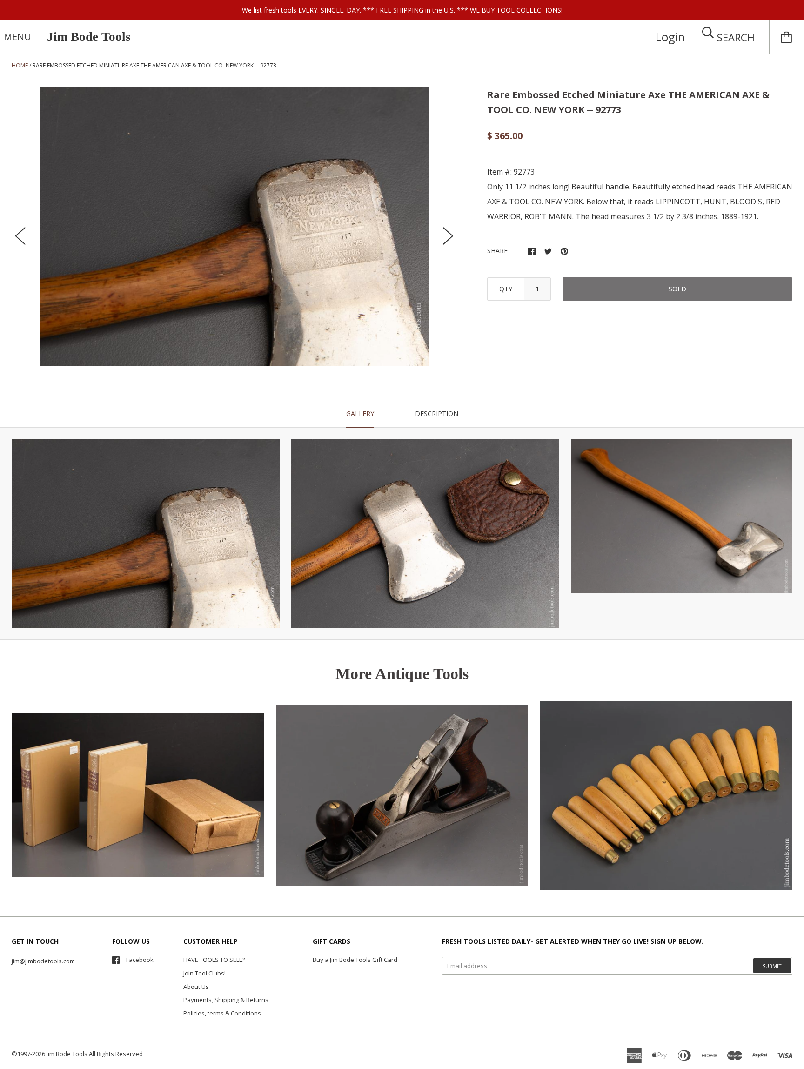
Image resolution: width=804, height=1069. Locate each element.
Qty (505, 288)
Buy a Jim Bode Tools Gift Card (355, 959)
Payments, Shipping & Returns (225, 999)
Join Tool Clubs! (204, 973)
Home (20, 65)
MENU (17, 36)
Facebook (140, 959)
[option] (234, 226)
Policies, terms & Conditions (222, 1013)
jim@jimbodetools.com (43, 961)
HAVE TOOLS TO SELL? (214, 959)
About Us (196, 986)
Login (670, 37)
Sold (677, 288)
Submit (772, 965)
